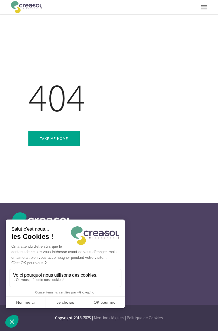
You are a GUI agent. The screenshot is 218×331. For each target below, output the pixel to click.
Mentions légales (109, 317)
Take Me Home (54, 138)
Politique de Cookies (145, 317)
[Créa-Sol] (26, 7)
